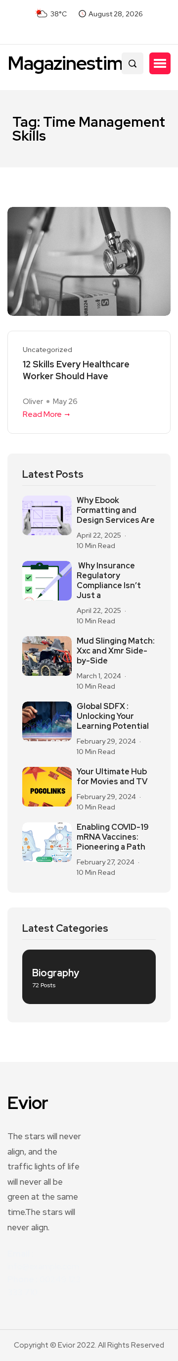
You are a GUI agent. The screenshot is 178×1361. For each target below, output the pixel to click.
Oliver (33, 401)
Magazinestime (70, 63)
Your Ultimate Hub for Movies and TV (112, 777)
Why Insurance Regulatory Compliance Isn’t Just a (109, 581)
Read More (42, 414)
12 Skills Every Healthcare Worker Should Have (76, 370)
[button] (160, 63)
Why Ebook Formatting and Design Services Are (116, 510)
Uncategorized (47, 349)
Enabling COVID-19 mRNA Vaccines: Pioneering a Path (113, 837)
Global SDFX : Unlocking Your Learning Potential (113, 716)
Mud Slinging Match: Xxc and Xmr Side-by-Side (116, 651)
